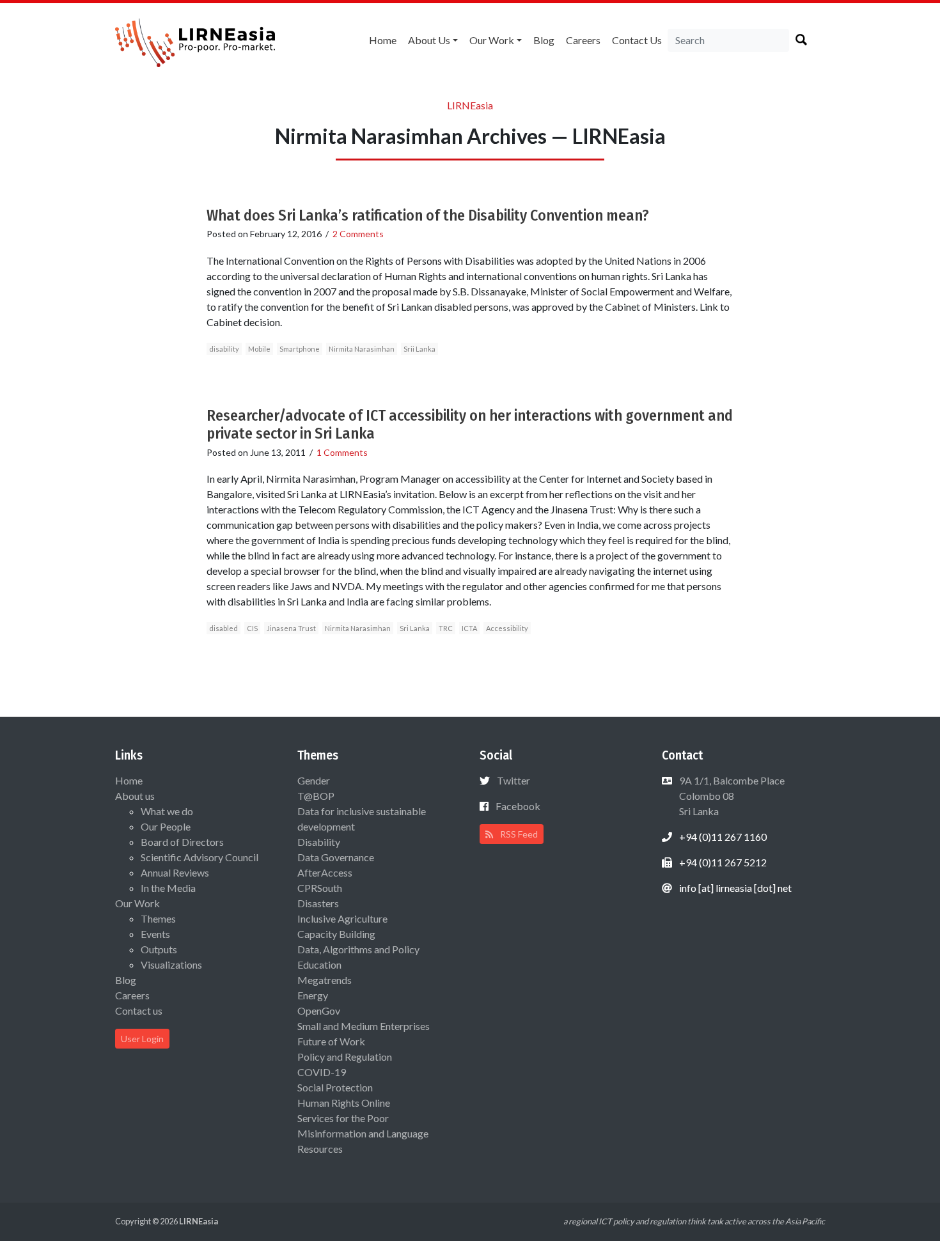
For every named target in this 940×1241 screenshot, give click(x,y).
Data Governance (335, 857)
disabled (223, 628)
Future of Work (331, 1041)
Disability (318, 842)
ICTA (469, 628)
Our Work (491, 40)
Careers (583, 40)
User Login (142, 1038)
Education (319, 964)
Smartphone (299, 349)
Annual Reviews (175, 872)
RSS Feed (518, 834)
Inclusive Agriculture (342, 918)
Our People (166, 826)
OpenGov (318, 1010)
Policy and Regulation (344, 1056)
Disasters (318, 903)
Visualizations (171, 964)
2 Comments (358, 233)
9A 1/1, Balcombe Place (731, 795)
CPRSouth (319, 888)
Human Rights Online (343, 1103)
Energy (312, 995)
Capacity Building (336, 934)
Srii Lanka (419, 349)
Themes (158, 918)
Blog (543, 40)
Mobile (259, 349)
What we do (167, 811)
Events (155, 934)
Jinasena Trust (291, 628)
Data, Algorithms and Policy (358, 949)
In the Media (168, 888)
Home (382, 40)
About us (429, 40)
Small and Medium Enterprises (363, 1026)
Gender (313, 780)
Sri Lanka (415, 628)
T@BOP (315, 796)
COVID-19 (321, 1072)
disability (224, 349)
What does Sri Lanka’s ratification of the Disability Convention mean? (428, 215)
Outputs (159, 949)
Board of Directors (182, 842)
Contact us (637, 40)
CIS (252, 628)
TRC (446, 628)
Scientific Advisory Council (199, 857)
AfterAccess (324, 872)
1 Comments (342, 452)
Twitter (513, 780)
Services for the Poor (343, 1118)
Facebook (518, 806)
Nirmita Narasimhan (362, 349)
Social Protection (335, 1087)
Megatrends (324, 980)
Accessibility (507, 628)
